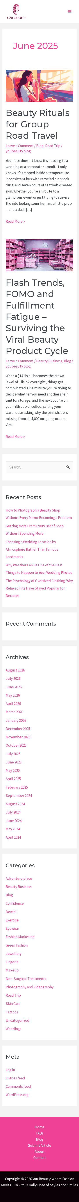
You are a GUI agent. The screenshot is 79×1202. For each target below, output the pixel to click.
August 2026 (15, 670)
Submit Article (39, 1145)
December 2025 (18, 728)
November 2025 (18, 737)
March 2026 (14, 711)
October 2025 (16, 745)
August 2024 (15, 803)
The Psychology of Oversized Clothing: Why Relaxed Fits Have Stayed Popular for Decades (39, 588)
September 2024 (19, 795)
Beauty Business (49, 361)
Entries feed (15, 1078)
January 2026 (16, 720)
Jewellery (14, 953)
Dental (11, 911)
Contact (39, 1157)
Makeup (12, 970)
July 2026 (13, 678)
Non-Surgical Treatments (26, 978)
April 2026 (13, 703)
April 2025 (13, 778)
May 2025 (13, 770)
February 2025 (17, 787)
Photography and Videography (30, 987)
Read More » (15, 221)
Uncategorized (17, 1020)
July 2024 (13, 812)
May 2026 (13, 695)
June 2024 (14, 820)
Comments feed (18, 1086)
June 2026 (14, 687)
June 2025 (14, 762)
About (40, 1151)
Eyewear (12, 928)
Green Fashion (17, 945)
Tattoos (12, 1012)
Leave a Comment (20, 145)
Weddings (13, 1028)
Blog (39, 145)
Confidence (15, 903)
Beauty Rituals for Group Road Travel (38, 124)
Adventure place (19, 878)
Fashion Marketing (20, 936)
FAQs (39, 1133)
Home (39, 1127)
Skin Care (13, 1003)
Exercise (12, 920)
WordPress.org (17, 1094)
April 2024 (13, 837)
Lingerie (12, 961)
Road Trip (52, 145)
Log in (10, 1069)
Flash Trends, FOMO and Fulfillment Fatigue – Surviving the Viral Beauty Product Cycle (37, 316)
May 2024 (13, 829)
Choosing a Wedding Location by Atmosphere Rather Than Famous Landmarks (32, 549)
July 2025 (13, 753)
